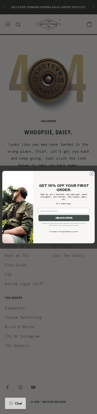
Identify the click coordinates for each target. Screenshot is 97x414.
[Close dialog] (92, 174)
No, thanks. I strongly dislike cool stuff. (63, 231)
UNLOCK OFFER (63, 218)
